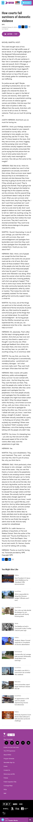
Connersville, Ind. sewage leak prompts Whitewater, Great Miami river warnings (23, 657)
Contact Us (7, 770)
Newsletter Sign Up (9, 762)
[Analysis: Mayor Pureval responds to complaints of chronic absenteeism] (8, 641)
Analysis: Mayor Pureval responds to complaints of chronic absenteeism (22, 642)
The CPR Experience (9, 751)
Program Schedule (9, 758)
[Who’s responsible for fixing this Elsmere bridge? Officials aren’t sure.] (8, 595)
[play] (3, 820)
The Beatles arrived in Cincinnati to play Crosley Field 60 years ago (23, 628)
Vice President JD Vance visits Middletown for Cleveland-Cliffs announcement (22, 581)
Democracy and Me (9, 774)
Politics (17, 575)
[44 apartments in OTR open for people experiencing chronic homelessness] (8, 699)
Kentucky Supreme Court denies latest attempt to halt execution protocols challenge (23, 718)
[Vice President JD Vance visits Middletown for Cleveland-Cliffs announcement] (8, 579)
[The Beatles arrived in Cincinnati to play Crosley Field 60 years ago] (8, 627)
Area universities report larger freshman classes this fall (22, 686)
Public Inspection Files (10, 781)
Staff (5, 793)
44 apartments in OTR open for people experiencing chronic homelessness (22, 701)
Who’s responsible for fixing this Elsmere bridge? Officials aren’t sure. (22, 597)
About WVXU (7, 754)
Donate (27, 3)
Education (17, 681)
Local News (18, 591)
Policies (6, 778)
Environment (18, 651)
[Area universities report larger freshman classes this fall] (8, 685)
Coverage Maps (8, 785)
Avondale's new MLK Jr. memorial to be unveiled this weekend (22, 672)
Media (16, 623)
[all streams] (30, 819)
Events (5, 766)
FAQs (5, 789)
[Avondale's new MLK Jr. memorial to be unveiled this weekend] (8, 671)
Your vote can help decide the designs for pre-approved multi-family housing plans (23, 613)
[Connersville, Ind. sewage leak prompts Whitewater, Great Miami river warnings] (8, 655)
